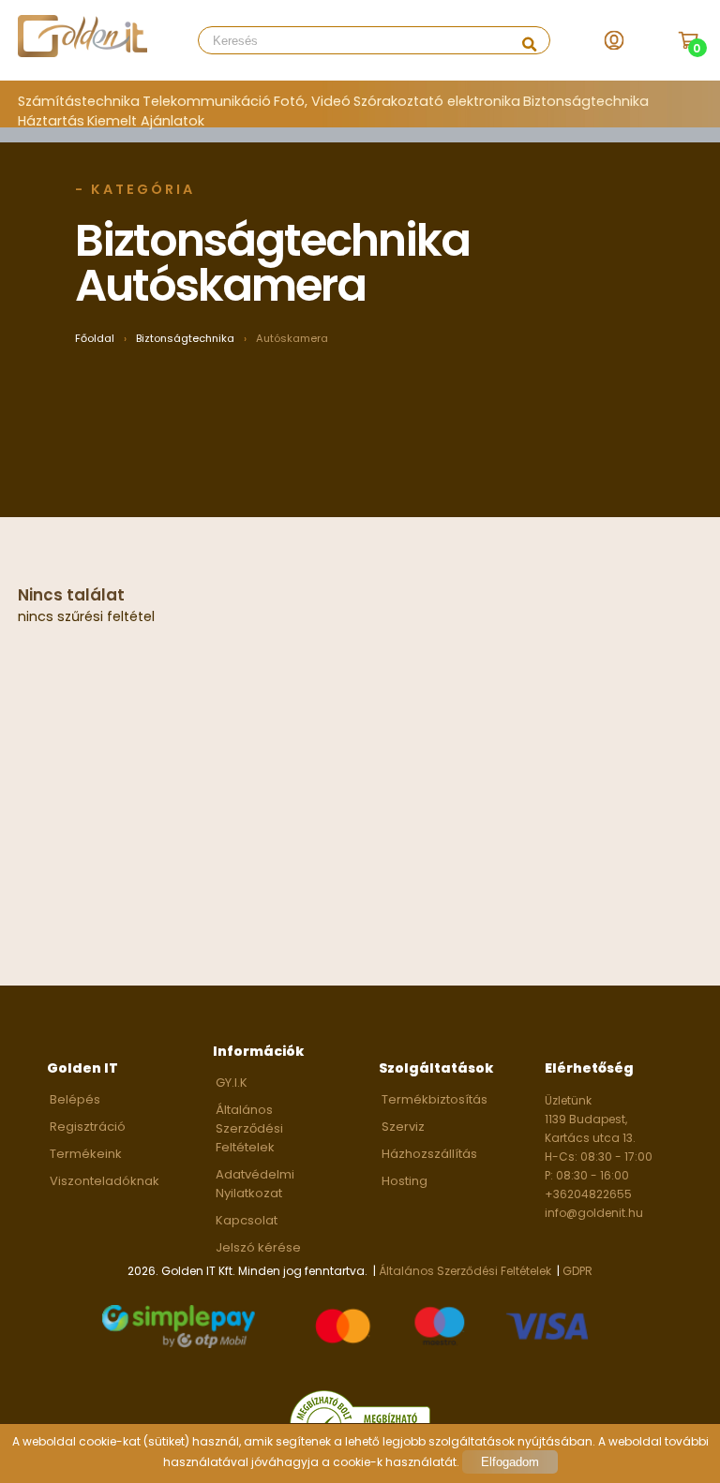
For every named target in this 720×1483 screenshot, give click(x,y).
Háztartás (51, 120)
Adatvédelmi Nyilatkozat (255, 1183)
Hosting (405, 1181)
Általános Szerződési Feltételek (249, 1128)
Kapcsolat (247, 1220)
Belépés (75, 1099)
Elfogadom (510, 1462)
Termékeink (86, 1154)
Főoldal (94, 338)
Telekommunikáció (206, 101)
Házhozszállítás (429, 1154)
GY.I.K (232, 1082)
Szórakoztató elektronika (436, 101)
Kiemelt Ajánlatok (145, 120)
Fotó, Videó (312, 101)
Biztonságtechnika (586, 101)
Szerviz (403, 1126)
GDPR (577, 1271)
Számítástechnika (79, 101)
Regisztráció (88, 1126)
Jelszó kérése (258, 1247)
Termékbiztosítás (435, 1099)
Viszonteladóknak (104, 1181)
